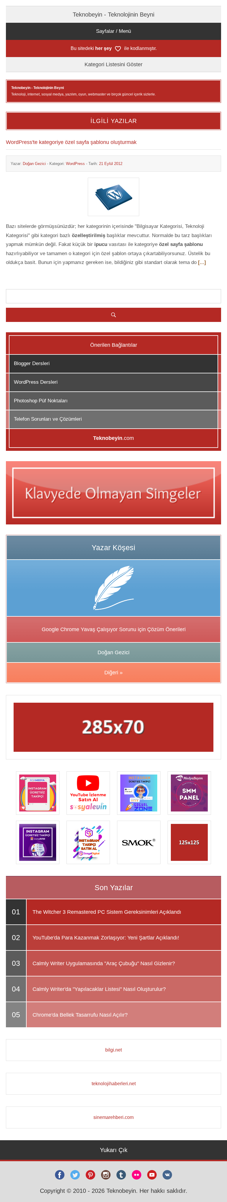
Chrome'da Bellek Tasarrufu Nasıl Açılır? (80, 1015)
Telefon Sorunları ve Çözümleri (48, 419)
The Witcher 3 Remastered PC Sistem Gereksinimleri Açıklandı (107, 912)
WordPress (75, 163)
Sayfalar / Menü (113, 31)
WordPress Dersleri (36, 382)
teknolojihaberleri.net (114, 1083)
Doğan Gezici (34, 163)
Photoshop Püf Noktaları (41, 401)
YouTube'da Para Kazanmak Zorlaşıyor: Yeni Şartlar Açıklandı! (106, 938)
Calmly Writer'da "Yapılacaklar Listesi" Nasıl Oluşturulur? (99, 989)
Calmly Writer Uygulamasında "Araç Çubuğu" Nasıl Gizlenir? (104, 963)
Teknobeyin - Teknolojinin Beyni (113, 14)
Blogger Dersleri (32, 363)
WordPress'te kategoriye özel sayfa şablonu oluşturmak (71, 142)
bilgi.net (113, 1049)
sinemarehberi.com (113, 1117)
